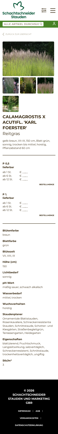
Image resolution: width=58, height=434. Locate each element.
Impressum (24, 411)
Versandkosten (29, 418)
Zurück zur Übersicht (18, 34)
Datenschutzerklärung (29, 425)
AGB (38, 411)
